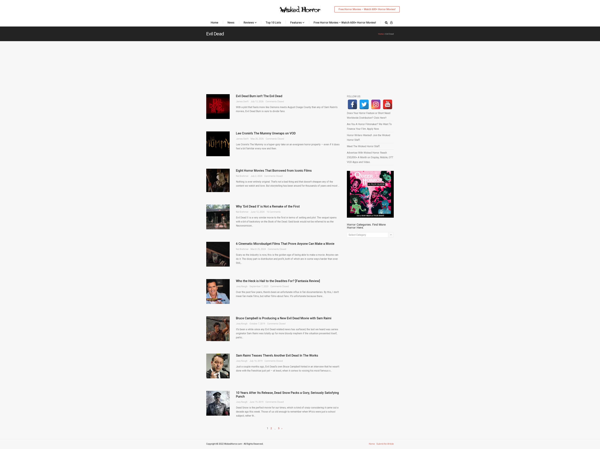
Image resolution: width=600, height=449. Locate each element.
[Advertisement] (300, 64)
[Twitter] (364, 104)
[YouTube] (387, 104)
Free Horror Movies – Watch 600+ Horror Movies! (367, 9)
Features (296, 22)
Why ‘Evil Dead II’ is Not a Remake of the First (268, 206)
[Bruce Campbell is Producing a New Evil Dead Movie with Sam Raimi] (218, 328)
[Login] (391, 23)
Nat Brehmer (242, 176)
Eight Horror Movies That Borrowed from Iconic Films (274, 170)
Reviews (249, 22)
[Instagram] (376, 104)
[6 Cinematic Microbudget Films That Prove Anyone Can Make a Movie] (218, 254)
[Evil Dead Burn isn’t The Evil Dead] (218, 106)
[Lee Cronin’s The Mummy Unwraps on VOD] (218, 143)
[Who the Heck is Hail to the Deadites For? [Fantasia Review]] (218, 291)
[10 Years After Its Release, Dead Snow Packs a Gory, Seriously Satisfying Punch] (218, 403)
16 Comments (274, 212)
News (231, 22)
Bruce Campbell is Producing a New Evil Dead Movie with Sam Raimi (283, 318)
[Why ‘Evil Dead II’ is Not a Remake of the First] (218, 217)
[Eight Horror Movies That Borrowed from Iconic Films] (218, 180)
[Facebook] (352, 104)
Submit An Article (385, 444)
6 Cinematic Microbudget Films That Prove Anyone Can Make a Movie (285, 244)
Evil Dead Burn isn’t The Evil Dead (259, 96)
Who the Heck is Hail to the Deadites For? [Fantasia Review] (278, 281)
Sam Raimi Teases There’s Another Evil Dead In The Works (277, 355)
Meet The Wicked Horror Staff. (363, 146)
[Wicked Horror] (300, 9)
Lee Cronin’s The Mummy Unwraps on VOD (266, 133)
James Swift (242, 101)
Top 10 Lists (273, 22)
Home (214, 22)
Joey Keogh (242, 286)
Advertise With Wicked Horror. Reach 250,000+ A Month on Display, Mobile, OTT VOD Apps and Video (370, 157)
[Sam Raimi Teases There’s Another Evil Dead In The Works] (218, 366)
